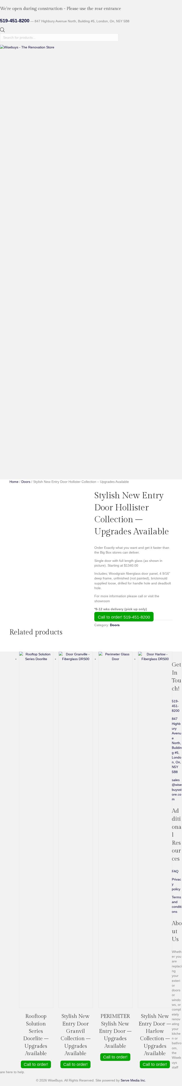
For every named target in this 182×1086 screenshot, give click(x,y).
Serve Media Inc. (133, 1080)
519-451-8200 (14, 20)
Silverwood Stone (32, 453)
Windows (25, 434)
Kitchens (25, 429)
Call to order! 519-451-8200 (124, 617)
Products (16, 424)
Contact (15, 467)
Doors (23, 438)
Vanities (25, 448)
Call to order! (36, 1064)
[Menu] (3, 405)
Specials (15, 419)
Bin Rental (26, 458)
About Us (16, 462)
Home (13, 414)
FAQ (175, 871)
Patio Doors (27, 443)
